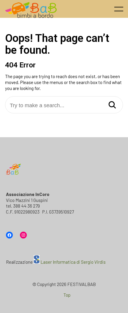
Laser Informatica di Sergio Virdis (73, 262)
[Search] (112, 105)
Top (67, 295)
